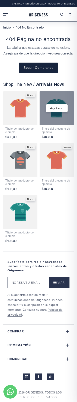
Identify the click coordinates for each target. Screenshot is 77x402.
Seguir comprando (39, 67)
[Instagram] (26, 376)
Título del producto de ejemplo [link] (19, 130)
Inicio (7, 27)
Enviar (59, 282)
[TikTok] (50, 376)
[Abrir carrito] (70, 14)
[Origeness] (38, 14)
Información (38, 345)
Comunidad (38, 358)
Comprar (38, 331)
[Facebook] (38, 376)
